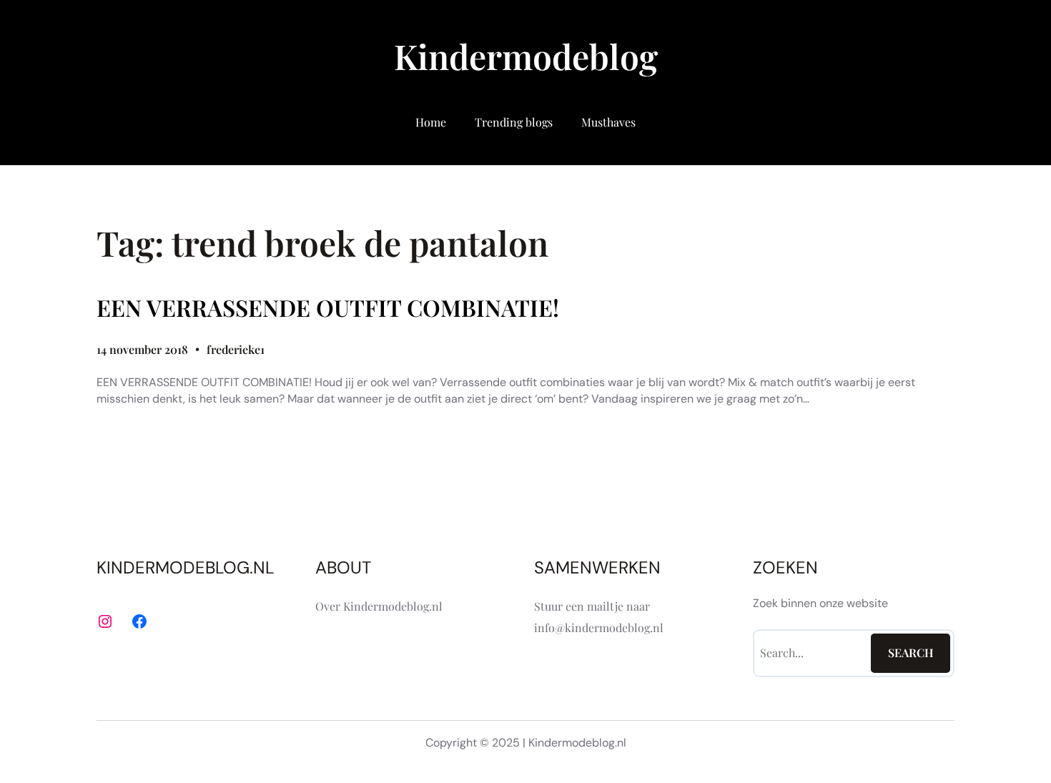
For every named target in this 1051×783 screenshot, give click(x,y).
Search (911, 652)
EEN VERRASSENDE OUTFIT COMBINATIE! (328, 307)
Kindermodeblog (526, 56)
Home (430, 121)
